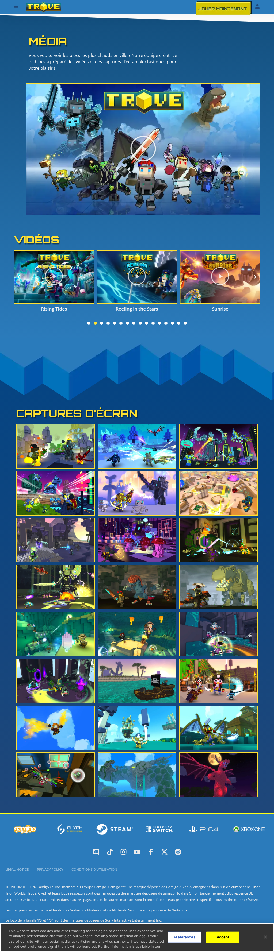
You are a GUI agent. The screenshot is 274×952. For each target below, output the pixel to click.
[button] (143, 149)
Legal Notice (17, 869)
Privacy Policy (50, 869)
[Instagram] (123, 852)
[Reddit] (178, 852)
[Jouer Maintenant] (224, 8)
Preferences (184, 937)
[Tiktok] (109, 852)
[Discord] (96, 852)
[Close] (265, 937)
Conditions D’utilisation (94, 869)
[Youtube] (137, 852)
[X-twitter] (164, 852)
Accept (223, 937)
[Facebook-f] (150, 852)
